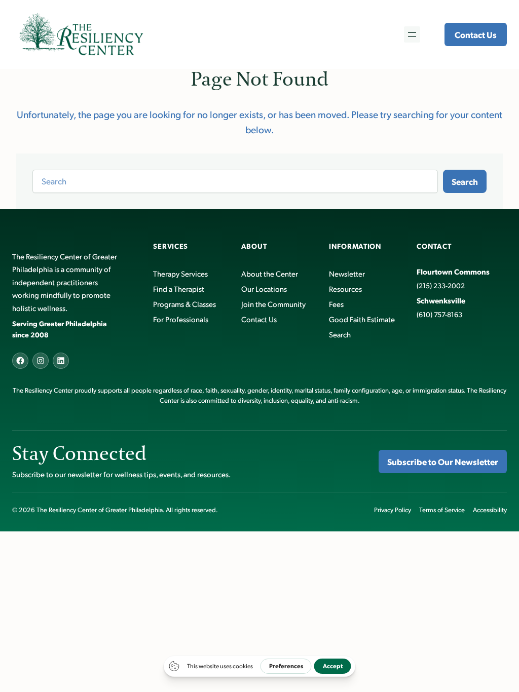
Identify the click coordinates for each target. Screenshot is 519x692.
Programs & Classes (184, 304)
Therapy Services (180, 273)
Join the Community (273, 304)
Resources (345, 288)
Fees (336, 304)
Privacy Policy (392, 510)
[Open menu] (412, 34)
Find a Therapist (178, 288)
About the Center (269, 273)
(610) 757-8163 (439, 314)
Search (465, 181)
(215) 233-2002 (441, 285)
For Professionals (180, 319)
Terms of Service (442, 510)
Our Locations (264, 288)
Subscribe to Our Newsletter (442, 461)
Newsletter (347, 273)
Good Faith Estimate (362, 319)
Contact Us (476, 34)
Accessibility (490, 510)
